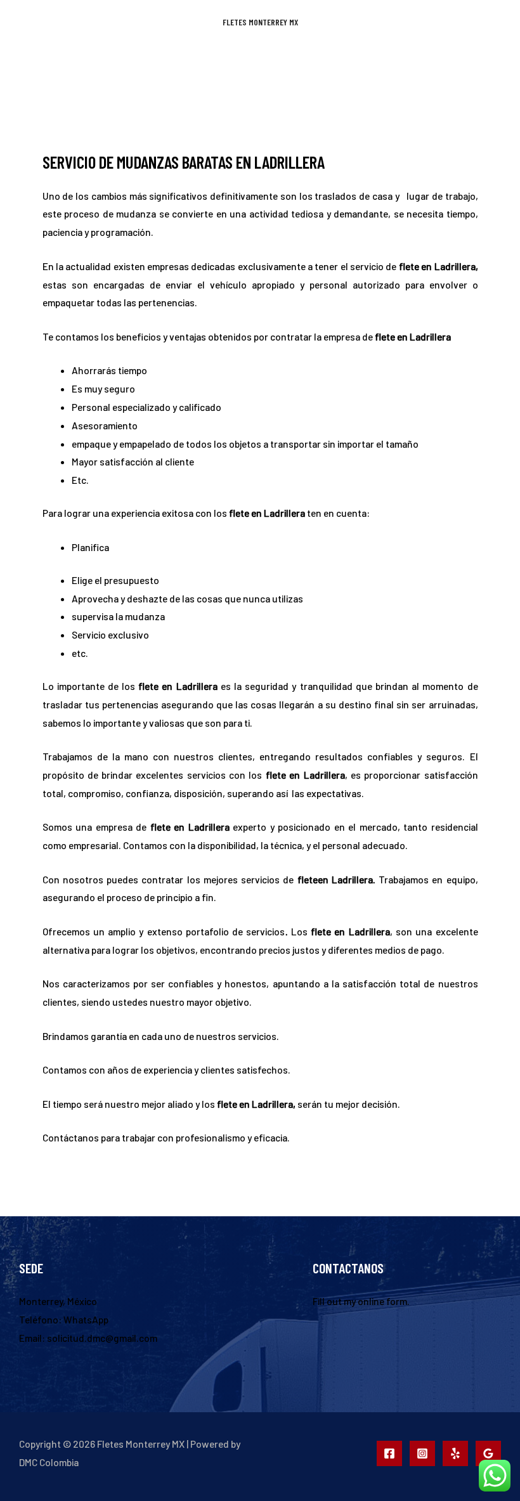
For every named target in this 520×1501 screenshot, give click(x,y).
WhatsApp (85, 1319)
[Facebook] (389, 1453)
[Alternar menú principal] (259, 63)
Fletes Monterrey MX (260, 21)
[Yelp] (455, 1453)
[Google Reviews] (488, 1453)
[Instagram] (422, 1453)
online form (382, 1301)
